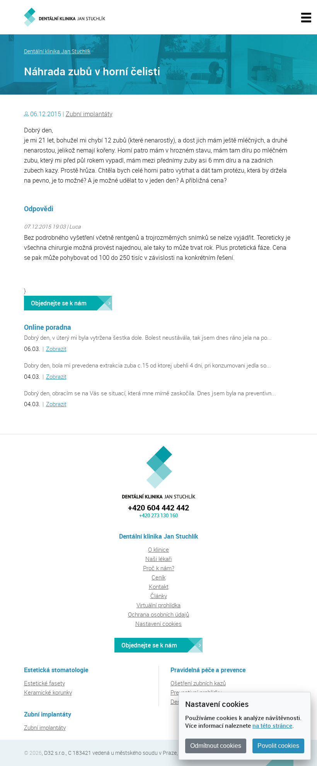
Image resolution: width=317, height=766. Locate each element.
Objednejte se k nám (59, 303)
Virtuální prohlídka (158, 605)
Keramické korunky (48, 692)
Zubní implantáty (89, 114)
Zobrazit (56, 348)
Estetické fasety (44, 683)
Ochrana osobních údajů (158, 614)
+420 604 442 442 (158, 507)
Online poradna (47, 327)
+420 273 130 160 (158, 515)
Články (158, 596)
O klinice (158, 549)
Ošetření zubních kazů (198, 683)
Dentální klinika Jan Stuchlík (57, 51)
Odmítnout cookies (215, 745)
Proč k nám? (158, 568)
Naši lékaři (158, 559)
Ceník (158, 577)
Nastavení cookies (158, 623)
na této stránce (272, 725)
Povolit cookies (278, 745)
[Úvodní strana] (64, 17)
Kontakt (159, 586)
